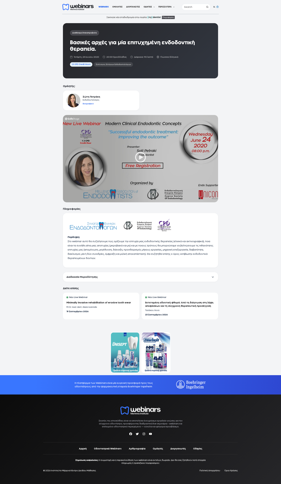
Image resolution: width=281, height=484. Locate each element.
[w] (78, 7)
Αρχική (83, 448)
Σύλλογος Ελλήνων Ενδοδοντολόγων (113, 64)
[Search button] (207, 7)
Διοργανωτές (133, 7)
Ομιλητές (117, 7)
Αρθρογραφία (137, 448)
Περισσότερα (165, 7)
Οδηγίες (148, 7)
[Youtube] (150, 434)
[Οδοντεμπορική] (125, 334)
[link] (125, 352)
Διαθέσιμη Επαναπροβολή (84, 33)
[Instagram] (143, 434)
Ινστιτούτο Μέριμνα (60, 470)
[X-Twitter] (137, 434)
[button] (216, 7)
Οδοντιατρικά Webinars (107, 448)
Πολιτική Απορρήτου (209, 470)
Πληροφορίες (168, 17)
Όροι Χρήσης (231, 470)
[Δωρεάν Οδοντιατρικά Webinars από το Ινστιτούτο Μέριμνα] (140, 408)
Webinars (103, 7)
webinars (174, 423)
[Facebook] (130, 434)
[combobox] (193, 7)
